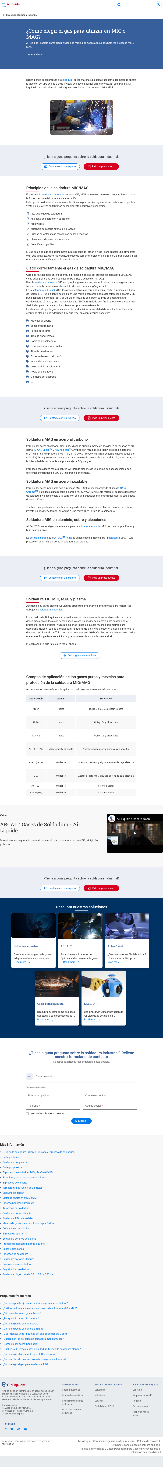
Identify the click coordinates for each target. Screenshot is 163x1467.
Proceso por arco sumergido (18, 1203)
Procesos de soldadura (15, 1253)
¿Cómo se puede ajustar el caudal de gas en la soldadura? (35, 1303)
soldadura (67, 79)
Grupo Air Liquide (141, 1395)
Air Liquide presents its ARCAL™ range (135, 819)
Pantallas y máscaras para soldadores (24, 1177)
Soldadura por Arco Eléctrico (18, 1259)
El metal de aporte (13, 1233)
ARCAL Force (63, 449)
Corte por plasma (12, 1167)
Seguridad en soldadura (16, 1269)
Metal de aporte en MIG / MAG (20, 1197)
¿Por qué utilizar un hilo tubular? (21, 1318)
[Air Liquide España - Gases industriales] (10, 3)
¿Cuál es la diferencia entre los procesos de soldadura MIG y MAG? (40, 1308)
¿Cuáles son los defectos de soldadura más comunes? (33, 1338)
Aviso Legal (84, 1441)
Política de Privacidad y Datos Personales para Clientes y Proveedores (119, 1449)
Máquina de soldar (13, 1192)
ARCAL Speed (43, 449)
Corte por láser (11, 1157)
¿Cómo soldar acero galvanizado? (22, 1313)
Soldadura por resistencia (17, 1213)
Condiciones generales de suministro (114, 1441)
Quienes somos (140, 1406)
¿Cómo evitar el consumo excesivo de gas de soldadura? (34, 1359)
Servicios (99, 1400)
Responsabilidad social (141, 1413)
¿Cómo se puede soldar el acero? (21, 1323)
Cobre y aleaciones (13, 1248)
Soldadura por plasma (15, 1162)
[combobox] (119, 5)
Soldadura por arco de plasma (19, 1238)
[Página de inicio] (13, 1384)
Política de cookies (147, 1441)
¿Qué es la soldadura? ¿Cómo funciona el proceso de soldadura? (39, 1152)
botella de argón (39, 537)
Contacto (137, 1389)
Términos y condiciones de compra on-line (134, 1445)
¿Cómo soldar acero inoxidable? (21, 1343)
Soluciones (100, 1389)
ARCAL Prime (63, 537)
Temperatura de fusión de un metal (22, 1187)
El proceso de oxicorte (15, 1182)
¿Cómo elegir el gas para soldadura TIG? (25, 1364)
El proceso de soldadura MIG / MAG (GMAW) (28, 1172)
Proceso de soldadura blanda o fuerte (24, 1243)
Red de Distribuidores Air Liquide (72, 1402)
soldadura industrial (53, 194)
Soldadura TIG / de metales (18, 1218)
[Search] (119, 5)
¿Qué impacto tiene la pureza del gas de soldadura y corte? (36, 1333)
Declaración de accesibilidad (145, 1452)
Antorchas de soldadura (16, 1208)
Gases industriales (71, 1389)
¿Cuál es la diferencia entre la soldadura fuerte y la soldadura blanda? (42, 1349)
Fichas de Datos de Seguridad (71, 1411)
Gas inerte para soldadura (17, 1264)
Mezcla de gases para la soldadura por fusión (28, 1223)
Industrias (100, 1395)
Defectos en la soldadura (17, 1228)
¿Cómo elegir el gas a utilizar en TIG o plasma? (29, 1354)
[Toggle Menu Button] (4, 5)
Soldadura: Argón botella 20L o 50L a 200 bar (28, 1274)
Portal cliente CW (103, 1406)
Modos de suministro (72, 1395)
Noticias (137, 1400)
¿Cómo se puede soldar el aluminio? (23, 1328)
